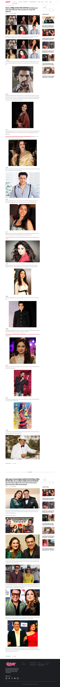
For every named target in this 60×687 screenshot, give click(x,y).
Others (46, 1)
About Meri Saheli (33, 662)
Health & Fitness (25, 1)
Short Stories (20, 1)
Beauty (42, 1)
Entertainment (14, 1)
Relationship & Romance (33, 1)
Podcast (50, 1)
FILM (13, 5)
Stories (47, 664)
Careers (39, 662)
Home (23, 662)
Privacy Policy (24, 664)
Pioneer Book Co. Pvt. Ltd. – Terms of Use (34, 665)
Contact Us (48, 662)
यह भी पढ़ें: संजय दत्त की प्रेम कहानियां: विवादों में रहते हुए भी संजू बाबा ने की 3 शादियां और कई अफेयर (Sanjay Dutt (20, 136)
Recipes (39, 1)
